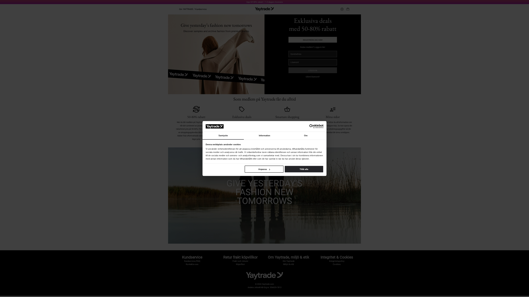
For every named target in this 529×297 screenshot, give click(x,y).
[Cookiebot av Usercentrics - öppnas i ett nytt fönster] (311, 126)
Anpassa (262, 169)
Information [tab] (264, 135)
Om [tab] (305, 135)
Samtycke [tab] (223, 135)
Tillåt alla (304, 169)
